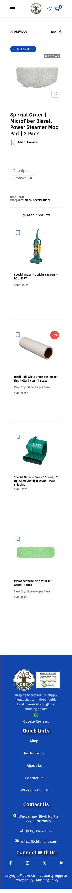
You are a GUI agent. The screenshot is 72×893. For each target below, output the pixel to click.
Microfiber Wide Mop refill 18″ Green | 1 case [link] (33, 582)
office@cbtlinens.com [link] (39, 841)
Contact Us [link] (34, 778)
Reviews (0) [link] (22, 178)
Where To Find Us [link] (35, 790)
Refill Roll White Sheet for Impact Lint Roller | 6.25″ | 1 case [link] (36, 378)
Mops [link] (28, 200)
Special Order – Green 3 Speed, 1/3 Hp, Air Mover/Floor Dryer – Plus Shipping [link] (36, 481)
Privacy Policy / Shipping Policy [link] (36, 880)
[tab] (36, 170)
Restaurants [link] (34, 753)
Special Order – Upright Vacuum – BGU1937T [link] (36, 276)
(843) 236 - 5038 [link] (39, 831)
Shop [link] (34, 741)
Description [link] (22, 171)
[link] (36, 8)
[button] (55, 94)
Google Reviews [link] (36, 721)
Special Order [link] (41, 200)
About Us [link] (34, 766)
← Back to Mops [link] (23, 49)
